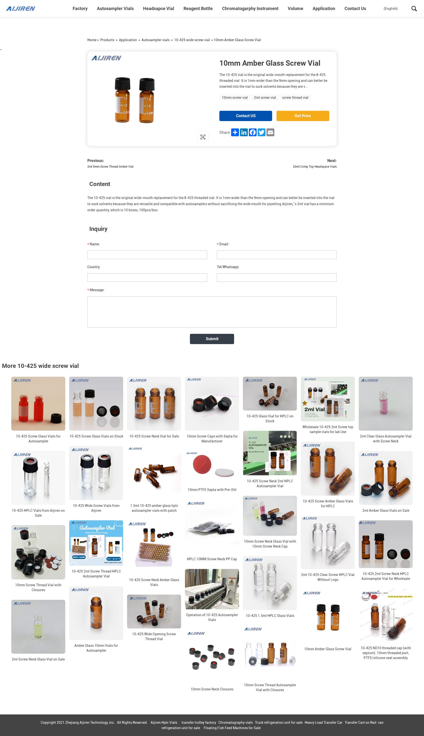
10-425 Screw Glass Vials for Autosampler (38, 438)
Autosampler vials (115, 8)
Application (324, 8)
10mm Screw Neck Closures (212, 689)
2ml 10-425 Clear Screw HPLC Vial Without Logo (328, 577)
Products (107, 40)
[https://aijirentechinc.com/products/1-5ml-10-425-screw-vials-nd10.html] (149, 98)
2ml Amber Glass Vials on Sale (385, 510)
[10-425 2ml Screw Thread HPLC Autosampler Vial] (96, 543)
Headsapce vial (158, 8)
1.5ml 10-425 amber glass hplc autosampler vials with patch (154, 508)
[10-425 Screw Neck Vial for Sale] (154, 404)
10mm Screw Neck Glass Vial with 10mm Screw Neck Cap (270, 543)
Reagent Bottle (198, 8)
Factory (80, 8)
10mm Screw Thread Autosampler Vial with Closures (270, 687)
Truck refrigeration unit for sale (279, 722)
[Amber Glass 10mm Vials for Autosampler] (96, 613)
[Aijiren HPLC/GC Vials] (30, 8)
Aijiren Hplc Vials (164, 722)
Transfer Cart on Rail (360, 722)
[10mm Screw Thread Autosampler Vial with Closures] (270, 652)
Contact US (246, 115)
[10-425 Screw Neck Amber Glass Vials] (154, 547)
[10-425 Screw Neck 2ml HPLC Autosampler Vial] (270, 453)
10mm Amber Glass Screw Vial (327, 649)
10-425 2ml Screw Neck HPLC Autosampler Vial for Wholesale (385, 576)
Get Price (303, 115)
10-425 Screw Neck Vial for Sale (154, 436)
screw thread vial (295, 98)
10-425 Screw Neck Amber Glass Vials (154, 582)
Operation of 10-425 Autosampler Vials (212, 617)
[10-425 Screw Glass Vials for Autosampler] (38, 404)
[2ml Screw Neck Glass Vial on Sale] (38, 627)
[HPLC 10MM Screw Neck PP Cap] (212, 526)
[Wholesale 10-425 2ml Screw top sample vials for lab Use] (328, 399)
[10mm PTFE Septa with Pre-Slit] (212, 467)
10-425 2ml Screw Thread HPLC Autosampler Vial (96, 573)
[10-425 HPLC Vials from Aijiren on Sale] (38, 478)
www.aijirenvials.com (119, 137)
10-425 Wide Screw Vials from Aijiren (96, 508)
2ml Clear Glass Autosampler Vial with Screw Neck (385, 438)
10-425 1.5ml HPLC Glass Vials (270, 616)
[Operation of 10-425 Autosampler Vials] (212, 589)
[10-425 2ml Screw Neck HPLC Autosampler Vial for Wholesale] (386, 544)
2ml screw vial (265, 98)
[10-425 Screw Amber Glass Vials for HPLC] (328, 469)
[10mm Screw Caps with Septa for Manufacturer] (212, 404)
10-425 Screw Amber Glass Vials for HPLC (328, 503)
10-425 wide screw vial (192, 40)
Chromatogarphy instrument (250, 8)
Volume (295, 8)
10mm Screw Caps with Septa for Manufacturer (212, 438)
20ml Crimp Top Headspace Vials (315, 166)
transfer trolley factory (199, 722)
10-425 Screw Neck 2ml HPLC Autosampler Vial (270, 483)
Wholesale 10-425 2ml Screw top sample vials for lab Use (328, 429)
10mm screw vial (235, 98)
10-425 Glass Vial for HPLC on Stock (270, 418)
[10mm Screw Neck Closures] (212, 657)
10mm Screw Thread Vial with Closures (38, 587)
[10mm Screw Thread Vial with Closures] (38, 552)
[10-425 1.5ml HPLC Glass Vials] (270, 583)
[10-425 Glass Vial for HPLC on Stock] (270, 394)
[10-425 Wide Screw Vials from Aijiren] (96, 473)
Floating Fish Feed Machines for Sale (232, 728)
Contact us (355, 8)
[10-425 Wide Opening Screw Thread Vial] (154, 611)
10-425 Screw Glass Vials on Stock (96, 436)
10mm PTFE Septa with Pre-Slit (212, 490)
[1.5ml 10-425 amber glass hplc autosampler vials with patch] (154, 473)
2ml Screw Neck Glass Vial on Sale (38, 659)
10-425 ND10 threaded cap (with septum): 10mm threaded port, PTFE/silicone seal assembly (386, 653)
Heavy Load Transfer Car (324, 722)
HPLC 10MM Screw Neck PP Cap (212, 559)
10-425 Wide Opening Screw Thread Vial (154, 636)
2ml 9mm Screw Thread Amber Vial (110, 166)
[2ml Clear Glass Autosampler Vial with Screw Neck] (386, 404)
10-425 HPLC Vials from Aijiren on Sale (38, 513)
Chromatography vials (235, 722)
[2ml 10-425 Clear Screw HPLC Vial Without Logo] (328, 542)
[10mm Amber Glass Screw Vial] (328, 616)
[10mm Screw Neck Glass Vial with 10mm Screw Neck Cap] (270, 516)
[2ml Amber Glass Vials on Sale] (386, 478)
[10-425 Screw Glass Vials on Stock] (96, 404)
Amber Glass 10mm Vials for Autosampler (96, 648)
